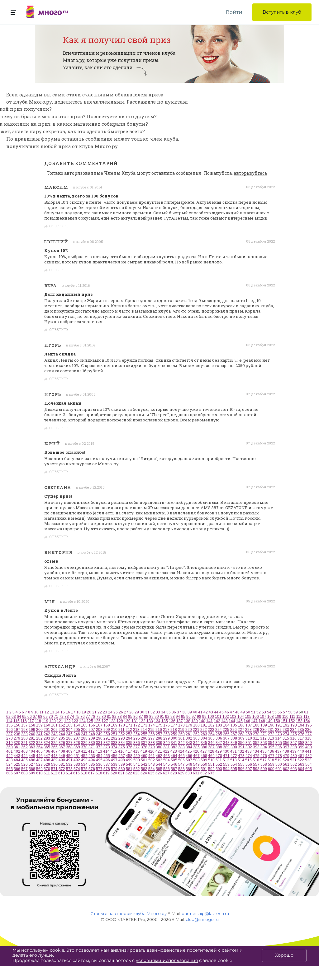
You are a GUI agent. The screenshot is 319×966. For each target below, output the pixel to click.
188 (256, 725)
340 (166, 743)
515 (248, 760)
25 (115, 712)
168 (106, 725)
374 (114, 747)
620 (114, 773)
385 (196, 747)
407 (54, 751)
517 (263, 760)
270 (256, 734)
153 (299, 721)
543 (151, 764)
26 (121, 712)
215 (151, 729)
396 (278, 747)
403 (24, 751)
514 (241, 760)
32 (152, 712)
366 (54, 747)
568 (32, 769)
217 (166, 729)
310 (248, 738)
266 (226, 734)
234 (293, 729)
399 (301, 747)
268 (241, 734)
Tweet (267, 227)
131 (134, 721)
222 (203, 729)
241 (39, 734)
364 (39, 747)
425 (188, 751)
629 (181, 773)
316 (293, 738)
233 (286, 729)
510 (211, 760)
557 (256, 764)
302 (189, 738)
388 (219, 747)
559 (271, 764)
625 (151, 773)
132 (142, 721)
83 (119, 716)
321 (24, 743)
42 (205, 712)
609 (32, 773)
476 (263, 756)
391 (241, 747)
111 (292, 716)
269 (248, 734)
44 (216, 712)
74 (72, 716)
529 (47, 764)
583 (144, 769)
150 (277, 721)
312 (263, 738)
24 (110, 712)
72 (61, 716)
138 (187, 721)
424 (181, 751)
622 (129, 773)
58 (290, 712)
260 (181, 734)
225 (226, 729)
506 (181, 760)
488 (47, 760)
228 (248, 729)
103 (233, 716)
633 (211, 773)
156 (17, 725)
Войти (234, 12)
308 (234, 738)
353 (263, 743)
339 (159, 743)
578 (106, 769)
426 (196, 751)
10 (36, 712)
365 (47, 747)
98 (199, 716)
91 (162, 716)
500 (136, 760)
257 (159, 734)
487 (39, 760)
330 (91, 743)
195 (308, 725)
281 (32, 738)
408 (62, 751)
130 (127, 721)
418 (136, 751)
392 (248, 747)
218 (173, 729)
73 (66, 716)
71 (56, 716)
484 (17, 760)
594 (226, 769)
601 (278, 769)
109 (278, 716)
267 (234, 734)
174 (151, 725)
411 (84, 751)
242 (47, 734)
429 (218, 751)
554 (234, 764)
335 (129, 743)
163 (69, 725)
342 (181, 743)
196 (9, 729)
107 (263, 716)
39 (190, 712)
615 (76, 773)
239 (24, 734)
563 (301, 764)
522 (301, 760)
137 (179, 721)
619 (106, 773)
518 (271, 760)
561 (286, 764)
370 (84, 747)
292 (114, 738)
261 (189, 734)
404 (32, 751)
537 (106, 764)
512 (226, 760)
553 (226, 764)
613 (61, 773)
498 (121, 760)
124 (82, 721)
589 (189, 769)
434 (256, 751)
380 (159, 747)
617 (91, 773)
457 (121, 756)
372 (99, 747)
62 (8, 716)
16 (68, 712)
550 (204, 764)
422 (166, 751)
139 (194, 721)
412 (91, 751)
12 (47, 712)
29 (137, 712)
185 (234, 725)
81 (109, 716)
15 (62, 712)
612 (54, 773)
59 (295, 712)
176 (166, 725)
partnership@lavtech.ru (205, 913)
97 (194, 716)
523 (308, 760)
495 (99, 760)
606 (9, 773)
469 (211, 756)
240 (32, 734)
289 (91, 738)
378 (144, 747)
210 (114, 729)
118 (38, 721)
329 (84, 743)
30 (142, 712)
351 (248, 743)
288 (84, 738)
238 (17, 734)
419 (143, 751)
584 (151, 769)
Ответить (59, 226)
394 (263, 747)
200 (39, 729)
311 (256, 738)
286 (69, 738)
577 (99, 769)
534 (84, 764)
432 (241, 751)
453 (91, 756)
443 (17, 756)
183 (219, 725)
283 (47, 738)
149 (269, 721)
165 (84, 725)
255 (144, 734)
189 (263, 725)
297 (151, 738)
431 (233, 751)
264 (211, 734)
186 (241, 725)
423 (173, 751)
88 (146, 716)
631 (196, 773)
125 (90, 721)
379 (151, 747)
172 (136, 725)
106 (255, 716)
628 (173, 773)
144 (232, 721)
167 (99, 725)
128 (112, 721)
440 (301, 751)
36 (174, 712)
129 (120, 721)
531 (62, 764)
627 (166, 773)
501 (144, 760)
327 (69, 743)
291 (106, 738)
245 (69, 734)
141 (209, 721)
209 (106, 729)
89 (151, 716)
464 (174, 756)
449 (62, 756)
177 (174, 725)
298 (159, 738)
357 (293, 743)
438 (286, 751)
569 (39, 769)
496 (106, 760)
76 (82, 716)
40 (195, 712)
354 (271, 743)
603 (293, 769)
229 (256, 729)
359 (308, 743)
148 (262, 721)
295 (136, 738)
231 (271, 729)
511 (219, 760)
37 (179, 712)
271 (263, 734)
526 (24, 764)
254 (136, 734)
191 (278, 725)
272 (271, 734)
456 (114, 756)
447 (47, 756)
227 (241, 729)
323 (39, 743)
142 (217, 721)
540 (129, 764)
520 (286, 760)
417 (129, 751)
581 (129, 769)
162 (62, 725)
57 (285, 712)
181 (204, 725)
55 (274, 712)
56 (280, 712)
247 (84, 734)
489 (54, 760)
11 (42, 712)
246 (77, 734)
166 (91, 725)
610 (39, 773)
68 (40, 716)
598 (256, 769)
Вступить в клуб (282, 12)
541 (136, 764)
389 (226, 747)
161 (54, 725)
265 (219, 734)
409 (69, 751)
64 (19, 716)
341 (174, 743)
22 (100, 712)
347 (219, 743)
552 (219, 764)
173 (144, 725)
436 (271, 751)
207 (91, 729)
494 (91, 760)
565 (9, 769)
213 (136, 729)
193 (293, 725)
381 (166, 747)
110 (285, 716)
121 (60, 721)
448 (54, 756)
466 (189, 756)
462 (159, 756)
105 (248, 716)
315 (286, 738)
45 (221, 712)
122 (67, 721)
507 (189, 760)
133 (149, 721)
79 (98, 716)
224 (218, 729)
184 (226, 725)
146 (247, 721)
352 (256, 743)
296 (144, 738)
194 (301, 725)
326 (62, 743)
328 (77, 743)
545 (166, 764)
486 (32, 760)
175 (159, 725)
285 (62, 738)
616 (84, 773)
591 (204, 769)
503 (159, 760)
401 (9, 751)
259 (174, 734)
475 (256, 756)
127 (105, 721)
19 (84, 712)
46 (227, 712)
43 (211, 712)
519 (278, 760)
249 (99, 734)
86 (135, 716)
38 (184, 712)
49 (242, 712)
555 (241, 764)
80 (104, 716)
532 (69, 764)
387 (211, 747)
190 (271, 725)
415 (114, 751)
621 (121, 773)
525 (17, 764)
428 (211, 751)
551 (211, 764)
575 (84, 769)
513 (233, 760)
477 (271, 756)
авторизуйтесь (250, 173)
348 (226, 743)
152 (291, 721)
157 (24, 725)
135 (164, 721)
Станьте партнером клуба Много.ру (128, 913)
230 (263, 729)
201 (47, 729)
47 (232, 712)
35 (168, 712)
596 (241, 769)
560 (278, 764)
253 (129, 734)
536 (99, 764)
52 (258, 712)
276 (301, 734)
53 (264, 712)
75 (77, 716)
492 (77, 760)
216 (158, 729)
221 (196, 729)
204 (69, 729)
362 (24, 747)
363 (32, 747)
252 (121, 734)
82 (114, 716)
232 (278, 729)
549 (196, 764)
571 (54, 769)
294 (129, 738)
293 (121, 738)
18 (78, 712)
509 (204, 760)
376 (129, 747)
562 (293, 764)
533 (77, 764)
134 (157, 721)
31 (147, 712)
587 (174, 769)
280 (24, 738)
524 (9, 764)
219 (181, 729)
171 (129, 725)
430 (226, 751)
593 (219, 769)
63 (14, 716)
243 (54, 734)
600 (271, 769)
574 (77, 769)
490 (62, 760)
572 (62, 769)
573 (69, 769)
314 (278, 738)
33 (158, 712)
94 (178, 716)
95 (183, 716)
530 (54, 764)
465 (181, 756)
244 (62, 734)
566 (17, 769)
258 (166, 734)
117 (31, 721)
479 (286, 756)
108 (270, 716)
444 (24, 756)
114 (9, 721)
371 (91, 747)
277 (308, 734)
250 (106, 734)
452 (84, 756)
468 (204, 756)
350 (241, 743)
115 (16, 721)
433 (248, 751)
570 (47, 769)
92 (167, 716)
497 (114, 760)
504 (166, 760)
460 (144, 756)
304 (204, 738)
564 (308, 764)
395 (271, 747)
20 (89, 712)
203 (62, 729)
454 (99, 756)
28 (131, 712)
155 (9, 725)
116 (24, 721)
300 (174, 738)
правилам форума (37, 139)
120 (52, 721)
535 (91, 764)
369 (77, 747)
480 (293, 756)
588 (181, 769)
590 (196, 769)
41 (200, 712)
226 (233, 729)
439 (293, 751)
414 (106, 751)
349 (234, 743)
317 (301, 738)
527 (32, 764)
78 (93, 716)
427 (203, 751)
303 (196, 738)
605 (308, 769)
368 (69, 747)
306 (219, 738)
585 (159, 769)
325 (54, 743)
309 (241, 738)
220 (188, 729)
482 (308, 756)
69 (45, 716)
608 (24, 773)
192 (286, 725)
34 (163, 712)
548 (189, 764)
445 (32, 756)
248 (91, 734)
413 (99, 751)
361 (17, 747)
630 (188, 773)
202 (54, 729)
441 (308, 751)
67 (35, 716)
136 (172, 721)
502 (151, 760)
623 (136, 773)
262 (196, 734)
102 (225, 716)
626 (158, 773)
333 (114, 743)
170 (121, 725)
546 (174, 764)
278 (9, 738)
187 (248, 725)
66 (29, 716)
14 (57, 712)
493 (84, 760)
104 (240, 716)
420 (151, 751)
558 (263, 764)
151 (284, 721)
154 (306, 721)
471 (226, 756)
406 (47, 751)
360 (9, 747)
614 (69, 773)
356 (286, 743)
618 (99, 773)
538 (114, 764)
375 (121, 747)
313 (271, 738)
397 (286, 747)
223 (211, 729)
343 (189, 743)
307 (226, 738)
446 (39, 756)
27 (126, 712)
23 (105, 712)
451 (77, 756)
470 (219, 756)
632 (203, 773)
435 (263, 751)
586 (166, 769)
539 (121, 764)
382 (174, 747)
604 (301, 769)
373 (106, 747)
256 (151, 734)
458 (129, 756)
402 (17, 751)
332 (106, 743)
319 (9, 743)
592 (211, 769)
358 (301, 743)
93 (172, 716)
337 (144, 743)
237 (9, 734)
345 (204, 743)
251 (114, 734)
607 (17, 773)
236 (308, 729)
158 (32, 725)
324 (47, 743)
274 (286, 734)
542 (144, 764)
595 (234, 769)
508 (196, 760)
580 (121, 769)
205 (77, 729)
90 (157, 716)
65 (24, 716)
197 (17, 729)
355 (278, 743)
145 (239, 721)
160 (47, 725)
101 (218, 716)
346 (211, 743)
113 (306, 716)
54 (269, 712)
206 (84, 729)
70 (51, 716)
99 (204, 716)
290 (99, 738)
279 (17, 738)
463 (166, 756)
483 (9, 760)
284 (54, 738)
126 (97, 721)
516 (256, 760)
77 (88, 716)
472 (234, 756)
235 (301, 729)
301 (181, 738)
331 (99, 743)
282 (39, 738)
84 (125, 716)
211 (121, 729)
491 (69, 760)
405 (39, 751)
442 (9, 756)
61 (306, 712)
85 (130, 716)
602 (286, 769)
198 (24, 729)
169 (114, 725)
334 (121, 743)
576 (91, 769)
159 (39, 725)
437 (278, 751)
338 (151, 743)
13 (52, 712)
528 (39, 764)
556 (248, 764)
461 (151, 756)
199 (32, 729)
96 (188, 716)
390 (234, 747)
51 (253, 712)
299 (166, 738)
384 (189, 747)
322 (32, 743)
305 (211, 738)
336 (136, 743)
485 (24, 760)
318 (308, 738)
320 (17, 743)
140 (202, 721)
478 (278, 756)
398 (293, 747)
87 (141, 716)
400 (308, 747)
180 (196, 725)
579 (114, 769)
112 (299, 716)
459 (136, 756)
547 (181, 764)
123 (75, 721)
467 (196, 756)
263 (204, 734)
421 (158, 751)
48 (237, 712)
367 (62, 747)
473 (241, 756)
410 (77, 751)
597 (248, 769)
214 (143, 729)
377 (136, 747)
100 (210, 716)
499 (129, 760)
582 (136, 769)
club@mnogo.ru (202, 919)
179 (189, 725)
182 (211, 725)
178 (181, 725)
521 (293, 760)
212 (129, 729)
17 (73, 712)
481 (301, 756)
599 (263, 769)
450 (69, 756)
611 (47, 773)
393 (256, 747)
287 (77, 738)
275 (293, 734)
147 (254, 721)
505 (174, 760)
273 (278, 734)
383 (181, 747)
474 (248, 756)
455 (106, 756)
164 (77, 725)
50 (248, 712)
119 (45, 721)
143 (224, 721)
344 (196, 743)
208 (99, 729)
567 (24, 769)
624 (143, 773)
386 (204, 747)
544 (159, 764)
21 (94, 712)
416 (121, 751)
